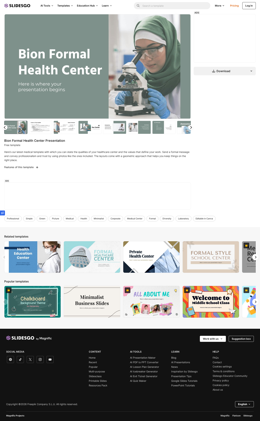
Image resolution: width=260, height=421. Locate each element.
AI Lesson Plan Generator (144, 367)
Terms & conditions (224, 371)
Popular (93, 367)
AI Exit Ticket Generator (143, 376)
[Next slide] (185, 66)
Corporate (115, 218)
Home (92, 357)
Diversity (167, 218)
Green (42, 218)
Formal (152, 218)
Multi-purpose (97, 371)
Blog (173, 357)
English (242, 404)
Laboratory (183, 218)
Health (83, 218)
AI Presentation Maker (142, 357)
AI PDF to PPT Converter (144, 362)
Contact (217, 362)
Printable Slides (98, 380)
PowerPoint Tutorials (183, 385)
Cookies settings (222, 366)
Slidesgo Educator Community (230, 376)
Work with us (211, 338)
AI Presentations (180, 362)
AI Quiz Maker (138, 380)
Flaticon (236, 415)
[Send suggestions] (2, 212)
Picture (55, 218)
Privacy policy (221, 380)
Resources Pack (98, 385)
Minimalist (99, 218)
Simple (29, 218)
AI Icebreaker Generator (144, 371)
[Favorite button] (175, 19)
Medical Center (134, 218)
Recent (93, 362)
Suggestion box (241, 338)
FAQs (216, 357)
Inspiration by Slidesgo (184, 371)
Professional (13, 218)
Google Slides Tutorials (184, 380)
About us (218, 389)
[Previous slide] (4, 257)
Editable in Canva (204, 218)
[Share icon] (184, 19)
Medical (70, 218)
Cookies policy (221, 385)
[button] (190, 127)
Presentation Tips (181, 376)
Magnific (225, 415)
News (174, 367)
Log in (249, 5)
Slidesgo (247, 415)
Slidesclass (95, 376)
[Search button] (138, 5)
